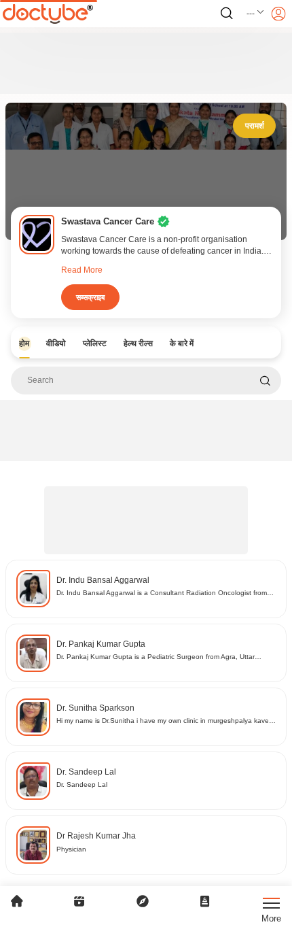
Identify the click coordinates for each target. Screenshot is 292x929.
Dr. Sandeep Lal (86, 772)
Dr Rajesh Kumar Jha (96, 836)
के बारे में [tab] (182, 343)
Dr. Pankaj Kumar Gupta (100, 644)
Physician (71, 849)
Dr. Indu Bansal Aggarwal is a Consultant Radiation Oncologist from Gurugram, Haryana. (161, 593)
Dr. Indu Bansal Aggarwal (102, 580)
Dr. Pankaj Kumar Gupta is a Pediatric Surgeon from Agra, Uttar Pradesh (155, 657)
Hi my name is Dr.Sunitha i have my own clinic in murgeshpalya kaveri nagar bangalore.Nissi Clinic (164, 721)
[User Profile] (278, 13)
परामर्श (254, 126)
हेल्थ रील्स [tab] (138, 343)
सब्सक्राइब (90, 297)
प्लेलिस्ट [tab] (95, 343)
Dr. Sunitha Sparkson (95, 708)
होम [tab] (24, 343)
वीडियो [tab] (56, 343)
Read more (82, 270)
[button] (256, 13)
